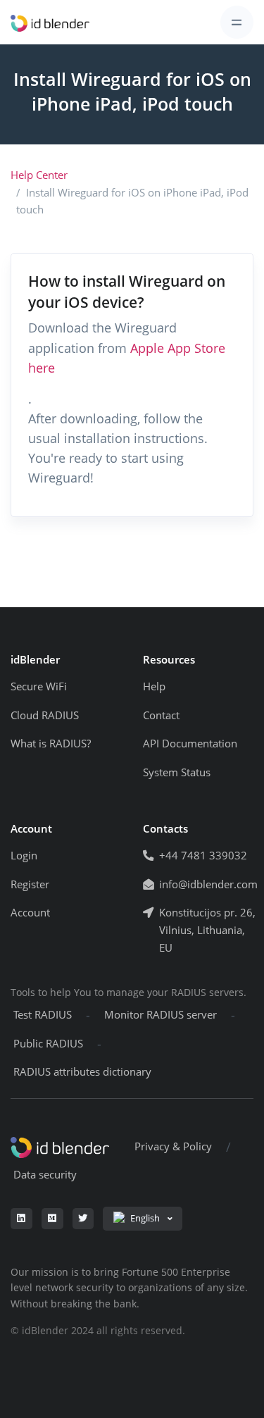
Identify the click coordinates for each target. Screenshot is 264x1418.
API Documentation (190, 743)
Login (24, 855)
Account (30, 912)
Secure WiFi (39, 686)
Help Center (39, 175)
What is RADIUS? (51, 743)
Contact (161, 715)
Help (154, 686)
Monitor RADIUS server (160, 1014)
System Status (176, 772)
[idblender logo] (50, 22)
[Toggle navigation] (236, 22)
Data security (45, 1174)
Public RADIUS (48, 1043)
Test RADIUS (42, 1014)
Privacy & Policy (173, 1146)
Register (30, 884)
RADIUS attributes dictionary (82, 1071)
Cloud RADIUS (45, 715)
